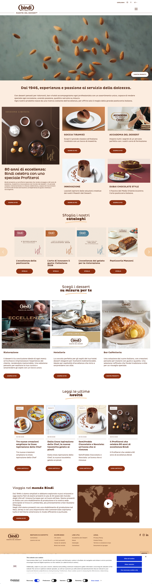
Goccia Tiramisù (74, 134)
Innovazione (72, 186)
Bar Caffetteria (113, 352)
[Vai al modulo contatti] (127, 2)
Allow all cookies (129, 558)
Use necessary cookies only (129, 570)
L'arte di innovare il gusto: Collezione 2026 (58, 263)
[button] (108, 503)
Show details (95, 580)
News (74, 540)
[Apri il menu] (136, 9)
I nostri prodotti (139, 74)
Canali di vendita (60, 543)
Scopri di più (13, 202)
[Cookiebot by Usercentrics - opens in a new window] (15, 580)
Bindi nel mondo (59, 545)
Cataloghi (75, 543)
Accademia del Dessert (124, 134)
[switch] (54, 580)
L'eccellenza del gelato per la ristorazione (92, 262)
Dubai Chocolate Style (124, 186)
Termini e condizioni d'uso (102, 543)
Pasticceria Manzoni (121, 261)
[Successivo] (148, 252)
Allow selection (129, 564)
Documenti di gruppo (101, 545)
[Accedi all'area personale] (131, 2)
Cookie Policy (98, 540)
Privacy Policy (98, 538)
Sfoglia (24, 271)
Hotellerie (59, 352)
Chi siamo (57, 538)
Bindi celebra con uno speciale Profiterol (25, 173)
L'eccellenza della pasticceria (26, 262)
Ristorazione (11, 352)
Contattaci (33, 538)
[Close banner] (145, 556)
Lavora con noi (35, 540)
